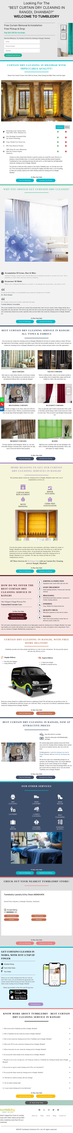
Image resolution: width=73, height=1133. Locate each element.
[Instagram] (48, 1110)
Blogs (54, 1115)
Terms (48, 1115)
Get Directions (11, 916)
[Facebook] (39, 1110)
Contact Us (62, 1115)
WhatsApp (39, 919)
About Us (34, 1115)
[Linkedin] (58, 1110)
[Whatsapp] (44, 1110)
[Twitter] (53, 1110)
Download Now (35, 1004)
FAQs (42, 1115)
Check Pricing (39, 916)
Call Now (11, 919)
